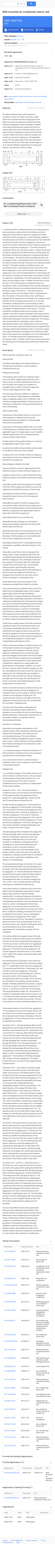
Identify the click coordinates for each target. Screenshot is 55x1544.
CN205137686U (10, 1388)
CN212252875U (10, 1251)
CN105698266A (10, 1358)
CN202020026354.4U (12, 1473)
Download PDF (13, 30)
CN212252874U (10, 1379)
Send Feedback (17, 1540)
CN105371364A (10, 1424)
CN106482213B (9, 1278)
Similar (41, 30)
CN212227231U (10, 1437)
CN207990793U (10, 1409)
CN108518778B (9, 1310)
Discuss (38, 102)
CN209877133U (10, 1401)
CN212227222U (10, 1446)
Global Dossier (29, 102)
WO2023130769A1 (11, 1285)
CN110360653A (10, 1394)
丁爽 (22, 40)
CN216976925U (10, 1350)
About (5, 1540)
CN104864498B (9, 1293)
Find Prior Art (29, 30)
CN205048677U (10, 1320)
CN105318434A (10, 1335)
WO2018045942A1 (11, 1341)
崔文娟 (13, 40)
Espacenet (19, 102)
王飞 (18, 40)
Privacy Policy (8, 1542)
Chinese (20, 36)
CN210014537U (10, 1266)
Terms (43, 1540)
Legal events (12, 96)
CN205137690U (10, 1431)
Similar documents (25, 96)
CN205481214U (10, 1366)
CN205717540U (10, 1418)
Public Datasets (31, 1540)
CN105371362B (9, 1260)
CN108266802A (10, 1371)
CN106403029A (10, 1302)
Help (18, 1542)
